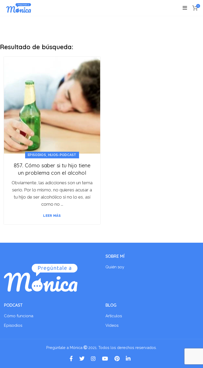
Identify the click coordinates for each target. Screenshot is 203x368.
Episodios (37, 155)
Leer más (52, 215)
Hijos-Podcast (62, 155)
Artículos (113, 316)
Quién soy (114, 267)
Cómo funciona (18, 316)
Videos (111, 325)
